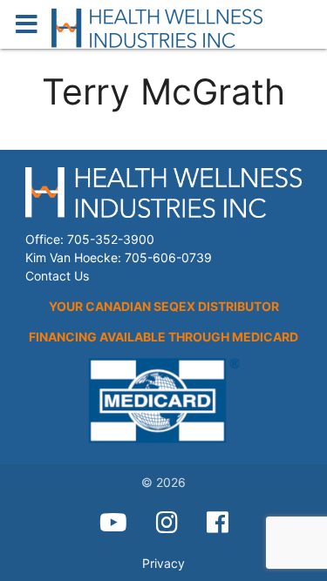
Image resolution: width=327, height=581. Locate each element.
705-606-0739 (168, 257)
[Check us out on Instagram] (167, 522)
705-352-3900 (110, 239)
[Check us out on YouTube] (113, 522)
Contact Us (57, 275)
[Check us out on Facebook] (217, 522)
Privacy (163, 563)
